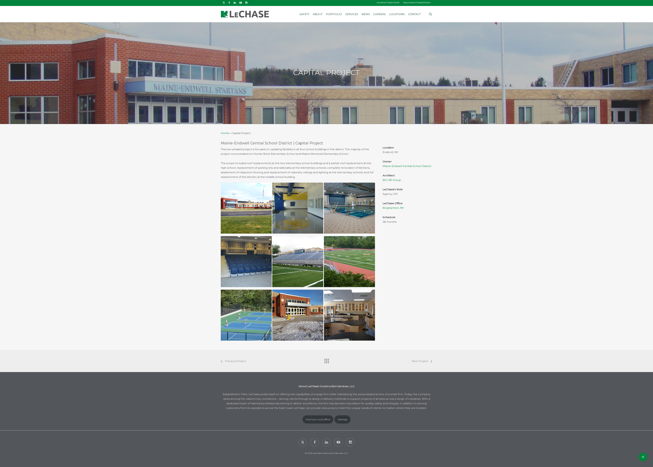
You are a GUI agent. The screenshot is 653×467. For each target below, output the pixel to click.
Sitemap (342, 419)
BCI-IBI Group (392, 180)
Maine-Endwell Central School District (407, 166)
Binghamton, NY (393, 207)
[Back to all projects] (326, 360)
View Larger (247, 205)
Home (225, 133)
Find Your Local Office (318, 419)
